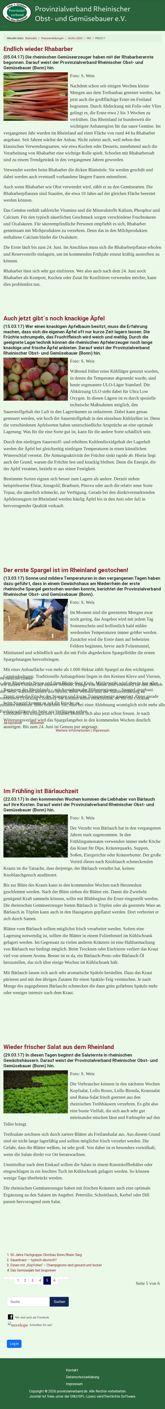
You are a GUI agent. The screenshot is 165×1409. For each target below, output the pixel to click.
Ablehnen (37, 723)
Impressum (101, 730)
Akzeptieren (13, 723)
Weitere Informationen (73, 730)
